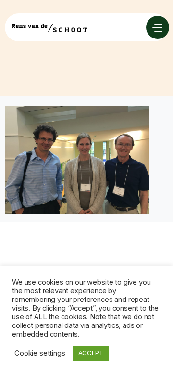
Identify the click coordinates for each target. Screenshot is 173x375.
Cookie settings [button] (39, 353)
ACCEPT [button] (90, 353)
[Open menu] (157, 27)
